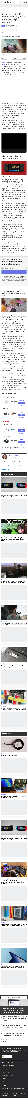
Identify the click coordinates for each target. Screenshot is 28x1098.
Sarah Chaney (11, 25)
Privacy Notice (21, 277)
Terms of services (19, 276)
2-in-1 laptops (13, 6)
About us (4, 1078)
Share (5, 58)
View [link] (21, 403)
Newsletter (23, 58)
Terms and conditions (7, 1062)
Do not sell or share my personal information (13, 1088)
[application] (14, 141)
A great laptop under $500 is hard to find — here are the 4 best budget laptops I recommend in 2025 (14, 1010)
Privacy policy (5, 1069)
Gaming (3, 10)
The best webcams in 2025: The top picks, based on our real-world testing (14, 1027)
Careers (4, 1085)
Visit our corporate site (13, 1051)
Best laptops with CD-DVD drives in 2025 (14, 1041)
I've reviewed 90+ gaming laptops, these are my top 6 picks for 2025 (14, 1034)
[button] (2, 2)
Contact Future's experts (8, 1065)
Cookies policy (5, 1072)
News (3, 26)
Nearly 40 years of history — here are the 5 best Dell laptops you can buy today (15, 1018)
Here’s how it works (16, 36)
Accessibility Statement (7, 1075)
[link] (6, 402)
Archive (4, 1082)
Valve (3, 63)
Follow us (16, 58)
